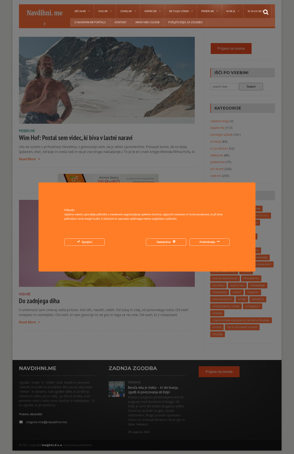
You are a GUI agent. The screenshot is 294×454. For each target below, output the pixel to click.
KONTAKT (121, 22)
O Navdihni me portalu (90, 22)
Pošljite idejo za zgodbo (185, 22)
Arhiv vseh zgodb (147, 22)
